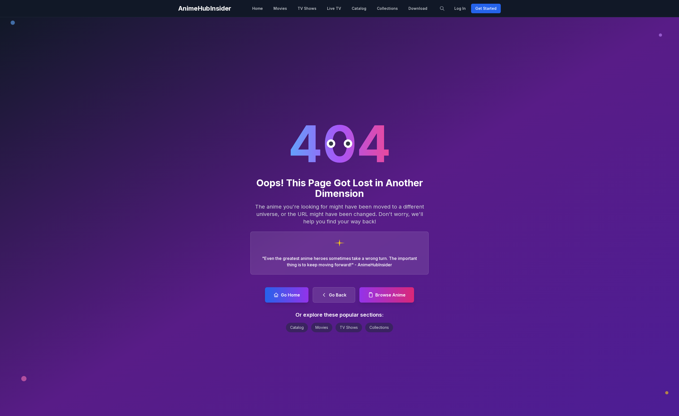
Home (257, 8)
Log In (460, 8)
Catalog (359, 8)
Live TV (334, 8)
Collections (387, 8)
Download (417, 8)
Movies (280, 8)
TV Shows (307, 8)
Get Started (486, 8)
